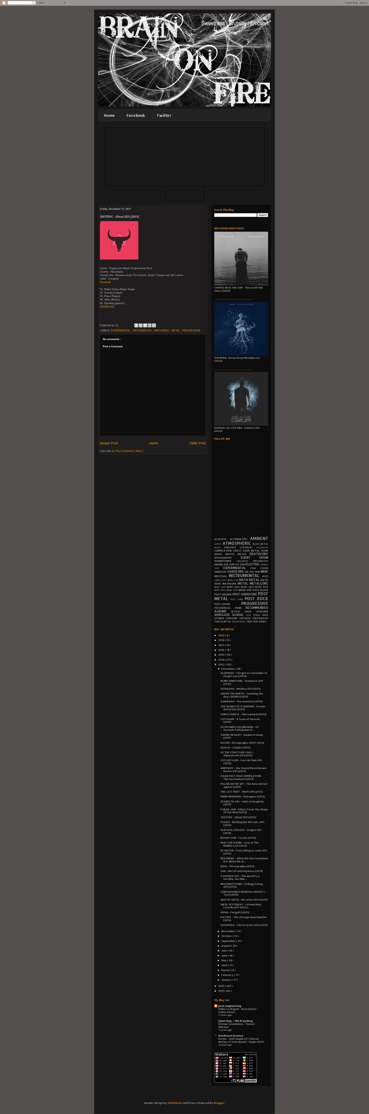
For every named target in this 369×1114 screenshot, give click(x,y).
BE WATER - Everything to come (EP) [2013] (243, 852)
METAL (175, 330)
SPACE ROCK (260, 615)
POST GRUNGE (223, 594)
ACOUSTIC (222, 539)
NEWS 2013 (248, 587)
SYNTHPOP (245, 618)
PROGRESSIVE (191, 330)
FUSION (264, 568)
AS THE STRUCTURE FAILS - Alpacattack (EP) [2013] (237, 754)
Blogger (219, 1102)
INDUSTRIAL (221, 576)
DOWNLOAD (107, 306)
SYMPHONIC (232, 618)
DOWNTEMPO (225, 560)
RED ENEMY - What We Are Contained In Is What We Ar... (244, 860)
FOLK (255, 568)
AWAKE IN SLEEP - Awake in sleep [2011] (241, 736)
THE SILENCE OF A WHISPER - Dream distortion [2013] (242, 708)
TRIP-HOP (252, 621)
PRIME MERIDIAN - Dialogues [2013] (242, 796)
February (227, 974)
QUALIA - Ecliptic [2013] (235, 747)
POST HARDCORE (245, 594)
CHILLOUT (232, 547)
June (224, 955)
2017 (221, 645)
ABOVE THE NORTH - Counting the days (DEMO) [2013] (241, 695)
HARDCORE (236, 571)
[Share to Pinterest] (154, 325)
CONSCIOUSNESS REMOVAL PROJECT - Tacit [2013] (243, 893)
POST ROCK (256, 598)
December (228, 668)
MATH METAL (250, 580)
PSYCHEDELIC (224, 607)
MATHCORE (230, 583)
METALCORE (259, 583)
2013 (221, 664)
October (227, 935)
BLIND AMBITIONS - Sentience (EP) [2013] (241, 682)
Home (109, 115)
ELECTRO (253, 564)
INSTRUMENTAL (143, 330)
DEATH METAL (237, 554)
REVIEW (238, 611)
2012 (221, 985)
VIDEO (263, 621)
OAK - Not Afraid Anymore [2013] (241, 871)
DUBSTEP (234, 564)
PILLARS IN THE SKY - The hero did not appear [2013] (244, 785)
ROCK (250, 611)
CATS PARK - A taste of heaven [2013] (240, 721)
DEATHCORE (259, 554)
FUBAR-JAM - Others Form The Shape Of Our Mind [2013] (244, 811)
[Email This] (136, 325)
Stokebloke (175, 1102)
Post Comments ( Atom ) (129, 451)
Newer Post (109, 443)
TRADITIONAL (239, 621)
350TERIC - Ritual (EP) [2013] (238, 817)
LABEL (217, 580)
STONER (219, 618)
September (228, 940)
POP (250, 589)
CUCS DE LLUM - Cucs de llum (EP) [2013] (241, 762)
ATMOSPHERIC (238, 543)
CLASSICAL (248, 547)
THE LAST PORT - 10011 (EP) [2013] (241, 791)
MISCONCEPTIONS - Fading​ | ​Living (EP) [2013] (241, 885)
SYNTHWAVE (260, 618)
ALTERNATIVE (240, 539)
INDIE (264, 571)
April (224, 965)
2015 (221, 654)
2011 (221, 990)
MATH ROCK (162, 330)
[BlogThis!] (141, 325)
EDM (243, 564)
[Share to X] (145, 325)
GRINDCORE (221, 571)
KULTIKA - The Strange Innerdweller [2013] (243, 919)
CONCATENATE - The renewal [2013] (243, 714)
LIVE (236, 580)
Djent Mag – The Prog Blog (235, 1020)
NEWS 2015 (220, 590)
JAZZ (265, 576)
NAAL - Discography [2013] (237, 866)
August (226, 945)
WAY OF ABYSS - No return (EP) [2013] (243, 899)
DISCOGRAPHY (227, 557)
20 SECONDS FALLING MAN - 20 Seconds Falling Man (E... (239, 728)
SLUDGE (239, 615)
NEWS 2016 (233, 590)
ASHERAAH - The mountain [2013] (241, 701)
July (224, 950)
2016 (221, 649)
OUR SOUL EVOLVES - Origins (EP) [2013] (241, 831)
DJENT (250, 557)
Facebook (135, 115)
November (228, 931)
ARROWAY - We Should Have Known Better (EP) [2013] (243, 769)
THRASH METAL (223, 621)
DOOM (263, 557)
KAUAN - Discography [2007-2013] (242, 742)
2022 (221, 635)
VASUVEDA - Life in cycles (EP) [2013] (244, 925)
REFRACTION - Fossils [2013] (238, 837)
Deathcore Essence (230, 1035)
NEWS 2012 (234, 587)
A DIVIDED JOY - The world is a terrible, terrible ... (239, 877)
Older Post (197, 443)
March (225, 970)
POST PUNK (237, 599)
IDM (258, 571)
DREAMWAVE (260, 561)
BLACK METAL (260, 543)
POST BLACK (260, 589)
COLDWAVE (262, 547)
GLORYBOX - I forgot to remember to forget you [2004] (243, 674)
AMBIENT (259, 538)
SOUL (249, 615)
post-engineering (229, 1005)
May (224, 960)
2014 (221, 659)
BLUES (219, 547)
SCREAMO (262, 611)
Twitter (164, 115)
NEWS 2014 (261, 587)
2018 (221, 640)
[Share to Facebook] (149, 325)
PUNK (240, 607)
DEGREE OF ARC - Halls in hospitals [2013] (242, 803)
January (226, 979)
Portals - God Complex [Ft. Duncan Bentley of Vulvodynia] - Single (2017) (241, 1040)
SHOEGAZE (223, 615)
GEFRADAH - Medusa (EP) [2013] (240, 688)
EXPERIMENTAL (121, 330)
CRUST (238, 550)
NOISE (243, 589)
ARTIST (218, 544)
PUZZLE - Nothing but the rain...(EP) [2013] (242, 823)
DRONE (219, 564)
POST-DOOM (227, 604)
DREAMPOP (245, 561)
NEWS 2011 (220, 587)
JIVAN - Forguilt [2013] (234, 912)
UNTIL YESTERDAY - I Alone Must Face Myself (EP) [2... (240, 906)
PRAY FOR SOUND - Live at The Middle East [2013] (239, 844)
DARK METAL (252, 550)
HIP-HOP (250, 571)
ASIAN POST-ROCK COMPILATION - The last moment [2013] (241, 777)
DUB (226, 564)
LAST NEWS (227, 580)
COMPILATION (223, 550)
